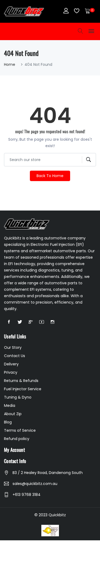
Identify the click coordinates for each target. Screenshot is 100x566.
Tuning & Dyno (17, 397)
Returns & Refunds (21, 380)
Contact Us (14, 355)
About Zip (13, 413)
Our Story (13, 347)
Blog (8, 422)
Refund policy (16, 438)
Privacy (10, 372)
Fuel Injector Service (22, 389)
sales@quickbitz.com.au (35, 483)
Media (9, 405)
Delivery (11, 364)
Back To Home (50, 175)
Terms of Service (20, 430)
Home (9, 64)
